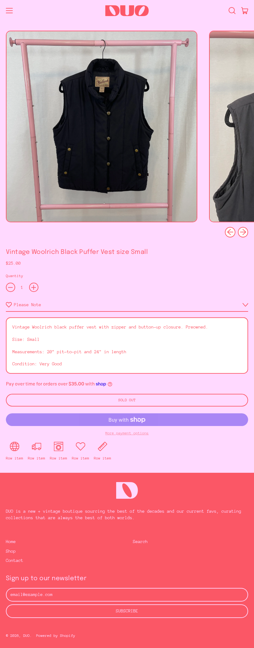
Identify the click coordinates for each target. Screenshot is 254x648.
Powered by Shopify (55, 635)
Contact (14, 560)
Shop (11, 551)
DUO (26, 635)
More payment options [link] (127, 433)
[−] (10, 287)
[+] (33, 287)
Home (11, 541)
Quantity (14, 276)
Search (140, 541)
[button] (232, 10)
